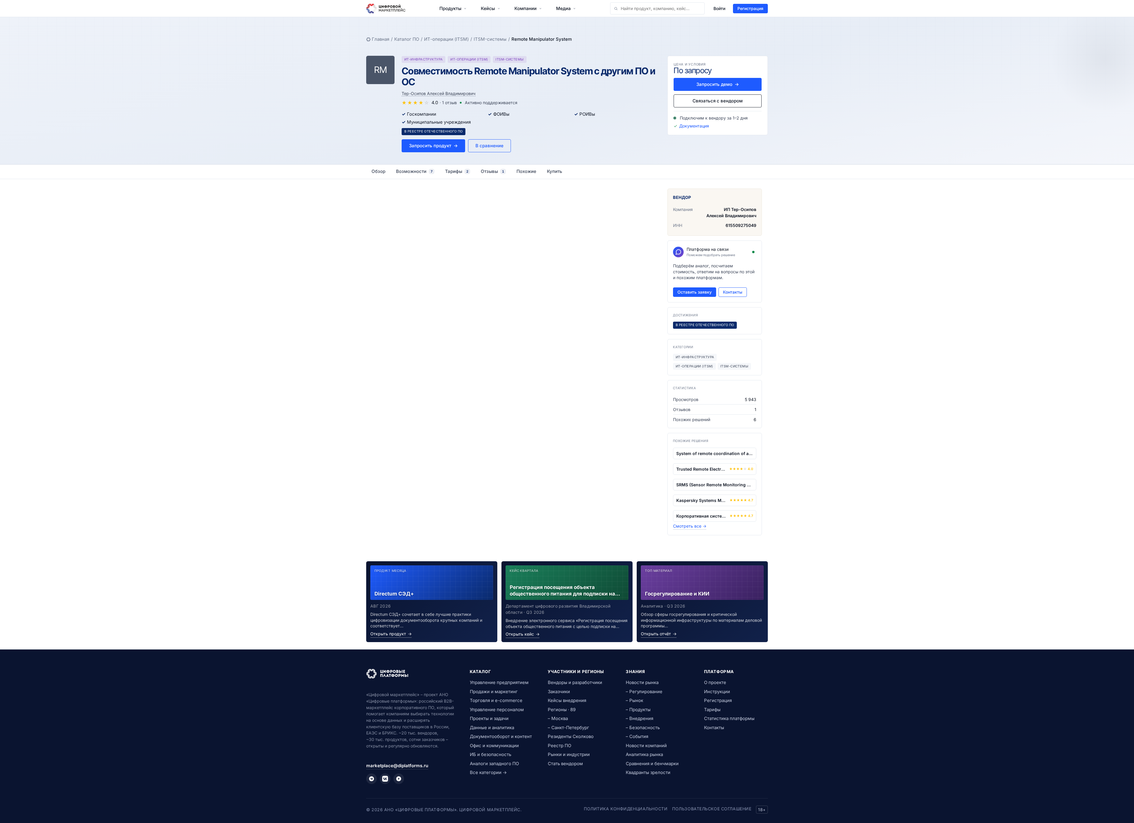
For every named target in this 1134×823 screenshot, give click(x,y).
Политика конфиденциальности (625, 808)
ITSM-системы (490, 39)
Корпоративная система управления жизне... (701, 515)
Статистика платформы (729, 718)
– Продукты (638, 709)
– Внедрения (639, 718)
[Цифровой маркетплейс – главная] (385, 8)
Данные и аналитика (492, 727)
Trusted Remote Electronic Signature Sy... (701, 469)
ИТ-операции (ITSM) (446, 39)
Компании (525, 8)
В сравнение (489, 145)
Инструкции (717, 691)
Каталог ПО (406, 39)
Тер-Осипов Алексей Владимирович (438, 93)
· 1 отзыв (448, 102)
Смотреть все (689, 526)
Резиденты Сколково (571, 736)
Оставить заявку (694, 291)
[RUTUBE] (398, 778)
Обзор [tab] (378, 171)
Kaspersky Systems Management (701, 500)
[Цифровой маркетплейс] (411, 673)
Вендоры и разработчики (575, 682)
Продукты (450, 8)
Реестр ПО (559, 745)
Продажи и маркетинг (494, 691)
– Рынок (634, 700)
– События (637, 736)
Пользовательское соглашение (711, 808)
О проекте (715, 682)
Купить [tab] (554, 171)
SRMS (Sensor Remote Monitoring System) (714, 484)
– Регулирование (644, 691)
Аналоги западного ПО (494, 763)
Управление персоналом (497, 709)
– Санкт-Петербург (568, 727)
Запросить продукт (433, 145)
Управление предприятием (499, 682)
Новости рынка (642, 682)
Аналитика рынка (644, 754)
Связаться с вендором (718, 101)
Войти (719, 8)
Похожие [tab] (526, 171)
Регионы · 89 (562, 709)
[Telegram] (371, 778)
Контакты (732, 291)
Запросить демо (717, 84)
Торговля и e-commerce (496, 700)
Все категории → (488, 772)
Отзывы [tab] (492, 171)
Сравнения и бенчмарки (652, 763)
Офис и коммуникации (494, 745)
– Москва (558, 718)
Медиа (563, 8)
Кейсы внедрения (567, 700)
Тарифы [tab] (456, 171)
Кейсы (488, 8)
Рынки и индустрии (569, 754)
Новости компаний (646, 745)
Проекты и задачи (489, 718)
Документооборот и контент (501, 736)
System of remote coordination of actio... (714, 453)
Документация (694, 125)
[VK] (385, 778)
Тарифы (712, 709)
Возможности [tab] (414, 171)
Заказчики (559, 691)
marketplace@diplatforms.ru (397, 765)
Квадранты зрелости (648, 772)
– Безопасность (643, 727)
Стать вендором (565, 763)
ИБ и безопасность (490, 754)
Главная (380, 39)
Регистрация (750, 8)
